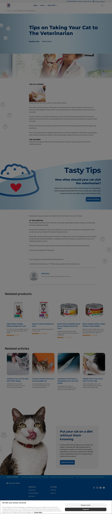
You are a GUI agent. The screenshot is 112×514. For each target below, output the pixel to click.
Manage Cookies (86, 505)
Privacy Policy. (38, 512)
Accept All (86, 509)
